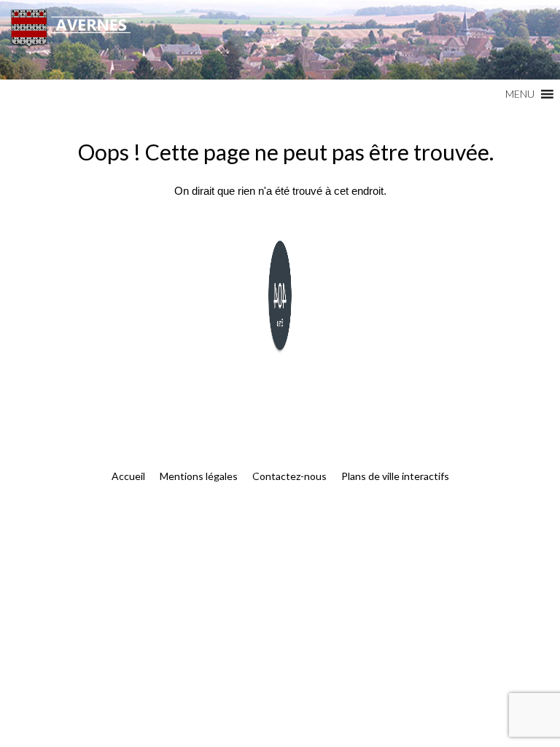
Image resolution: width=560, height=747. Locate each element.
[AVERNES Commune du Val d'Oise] (280, 40)
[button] (519, 94)
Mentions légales (199, 476)
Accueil (128, 476)
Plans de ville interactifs (395, 476)
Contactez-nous (289, 476)
